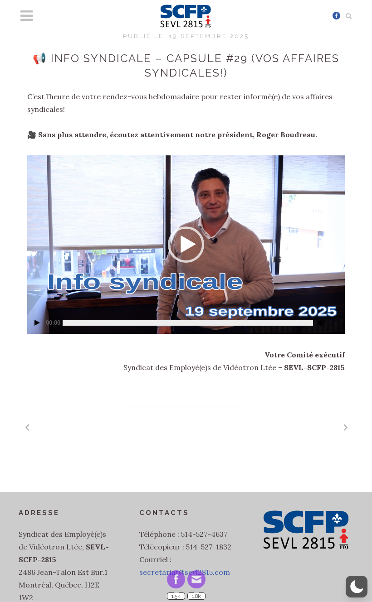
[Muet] (321, 322)
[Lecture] (37, 323)
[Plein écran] (335, 319)
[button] (186, 244)
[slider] (188, 323)
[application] (186, 244)
